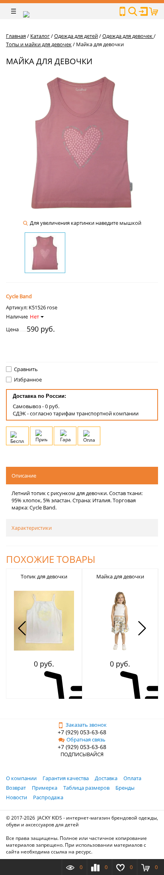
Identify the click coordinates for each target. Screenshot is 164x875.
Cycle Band (19, 296)
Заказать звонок (86, 724)
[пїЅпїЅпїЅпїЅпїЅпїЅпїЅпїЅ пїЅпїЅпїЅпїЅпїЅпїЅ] (122, 11)
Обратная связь (85, 739)
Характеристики (32, 527)
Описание (24, 475)
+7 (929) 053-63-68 (82, 732)
